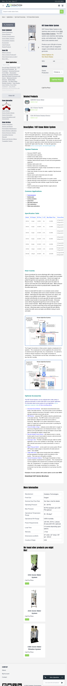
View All (11, 95)
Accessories (5, 42)
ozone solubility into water (33, 169)
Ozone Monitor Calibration (9, 130)
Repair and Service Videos (9, 139)
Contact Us (9, 25)
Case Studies (16, 83)
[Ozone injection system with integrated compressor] (43, 375)
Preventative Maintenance (9, 128)
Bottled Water (11, 79)
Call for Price (57, 80)
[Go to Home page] (31, 5)
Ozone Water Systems (8, 38)
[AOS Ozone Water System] (34, 598)
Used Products (6, 44)
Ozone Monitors (6, 34)
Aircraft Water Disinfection (9, 67)
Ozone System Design (8, 113)
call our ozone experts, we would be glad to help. (43, 145)
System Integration (7, 124)
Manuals (4, 137)
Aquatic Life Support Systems (10, 74)
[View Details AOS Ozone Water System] (27, 619)
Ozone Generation (7, 115)
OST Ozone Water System (33, 17)
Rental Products (6, 47)
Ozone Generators (7, 32)
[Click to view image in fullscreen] (32, 32)
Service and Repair (7, 126)
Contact (4, 677)
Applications (10, 17)
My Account (5, 673)
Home (3, 17)
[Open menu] (3, 6)
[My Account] (59, 6)
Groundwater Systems (8, 40)
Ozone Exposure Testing (9, 132)
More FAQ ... (5, 59)
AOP (18, 67)
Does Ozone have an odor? (9, 56)
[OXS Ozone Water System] (34, 562)
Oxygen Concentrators (8, 36)
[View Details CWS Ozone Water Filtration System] (27, 655)
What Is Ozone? (6, 52)
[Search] (62, 12)
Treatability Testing (7, 141)
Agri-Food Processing (20, 17)
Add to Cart (33, 102)
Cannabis (4, 81)
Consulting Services (7, 135)
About (4, 670)
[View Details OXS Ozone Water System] (27, 583)
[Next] (38, 47)
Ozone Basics (6, 110)
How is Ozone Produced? (9, 54)
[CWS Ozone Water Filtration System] (34, 634)
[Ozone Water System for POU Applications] (43, 331)
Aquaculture (13, 72)
